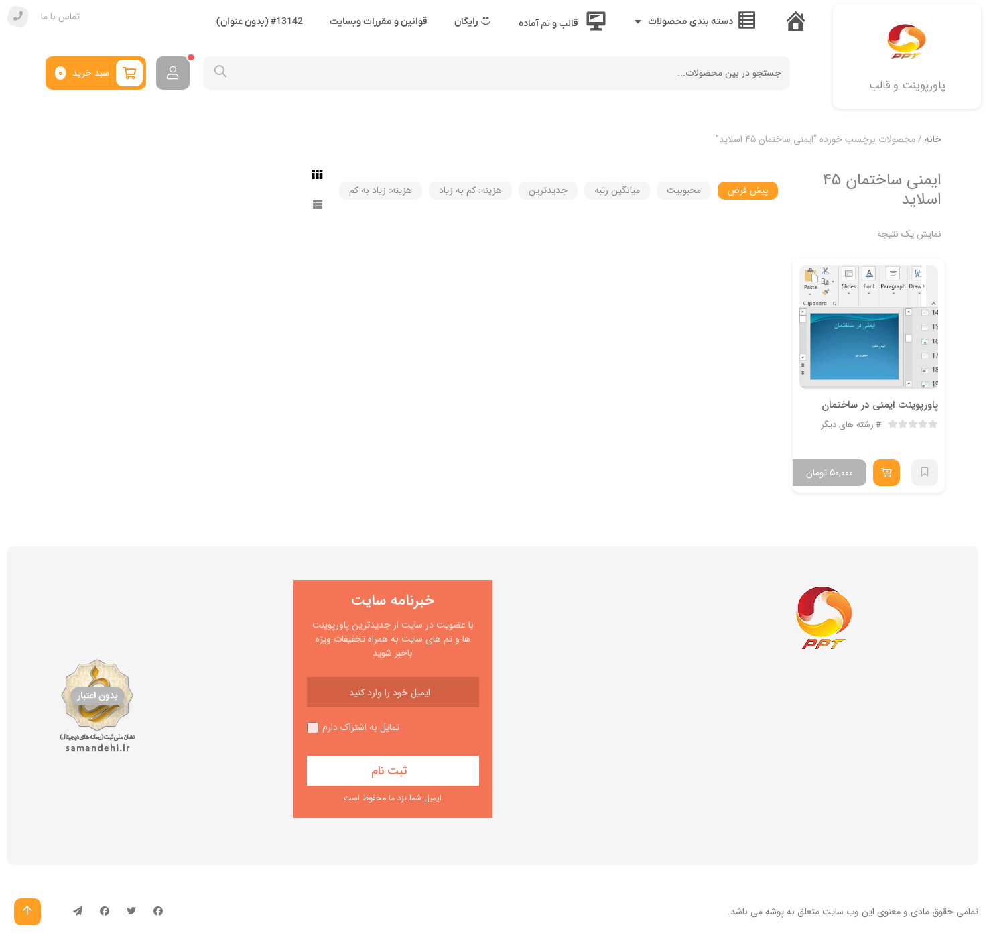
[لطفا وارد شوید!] (173, 73)
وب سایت (840, 911)
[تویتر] (131, 911)
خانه (933, 139)
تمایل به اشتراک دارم (360, 728)
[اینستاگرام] (104, 911)
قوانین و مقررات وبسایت (379, 21)
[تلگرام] (77, 911)
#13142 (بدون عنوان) (259, 21)
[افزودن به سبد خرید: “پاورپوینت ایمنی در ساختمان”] (886, 472)
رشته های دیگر (847, 425)
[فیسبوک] (158, 911)
